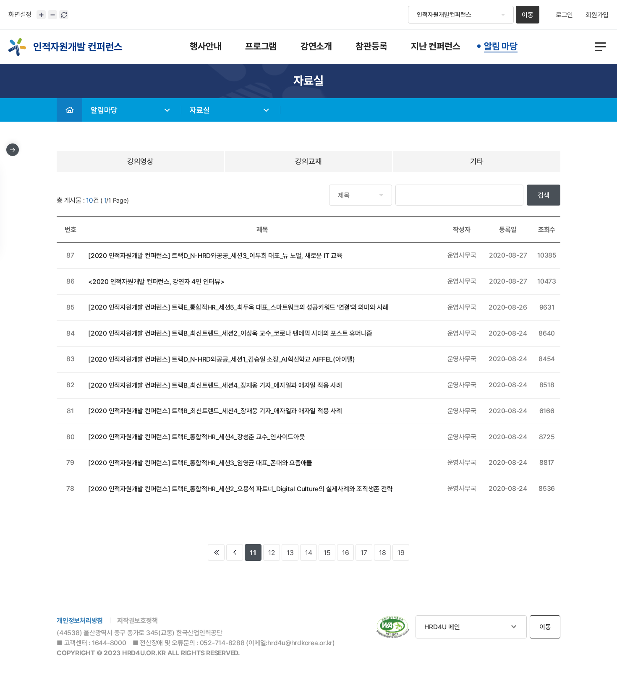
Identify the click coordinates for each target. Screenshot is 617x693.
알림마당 (104, 110)
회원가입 (597, 15)
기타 (477, 161)
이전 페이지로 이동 (234, 552)
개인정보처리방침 (80, 621)
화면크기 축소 (52, 14)
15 (327, 553)
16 (345, 553)
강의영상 (140, 161)
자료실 (200, 110)
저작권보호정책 (137, 621)
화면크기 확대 (41, 14)
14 (308, 553)
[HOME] (69, 110)
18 (382, 553)
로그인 (564, 15)
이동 (527, 15)
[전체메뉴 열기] (600, 47)
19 (401, 553)
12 (271, 553)
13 (290, 553)
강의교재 (308, 161)
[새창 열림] (393, 627)
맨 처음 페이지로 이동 (216, 552)
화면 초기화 (63, 14)
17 (364, 553)
